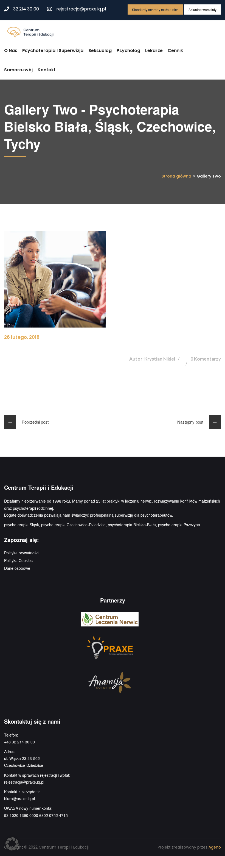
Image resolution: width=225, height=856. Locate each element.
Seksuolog (100, 50)
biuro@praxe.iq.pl (19, 798)
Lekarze (154, 50)
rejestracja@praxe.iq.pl (81, 9)
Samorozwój (18, 70)
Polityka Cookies (18, 560)
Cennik (175, 50)
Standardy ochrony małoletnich (155, 9)
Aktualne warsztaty (202, 9)
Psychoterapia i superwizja (52, 50)
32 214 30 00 (26, 9)
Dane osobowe (17, 568)
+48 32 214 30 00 (19, 742)
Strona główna (176, 176)
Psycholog (128, 50)
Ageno (215, 847)
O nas (10, 50)
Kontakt (47, 70)
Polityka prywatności (21, 552)
